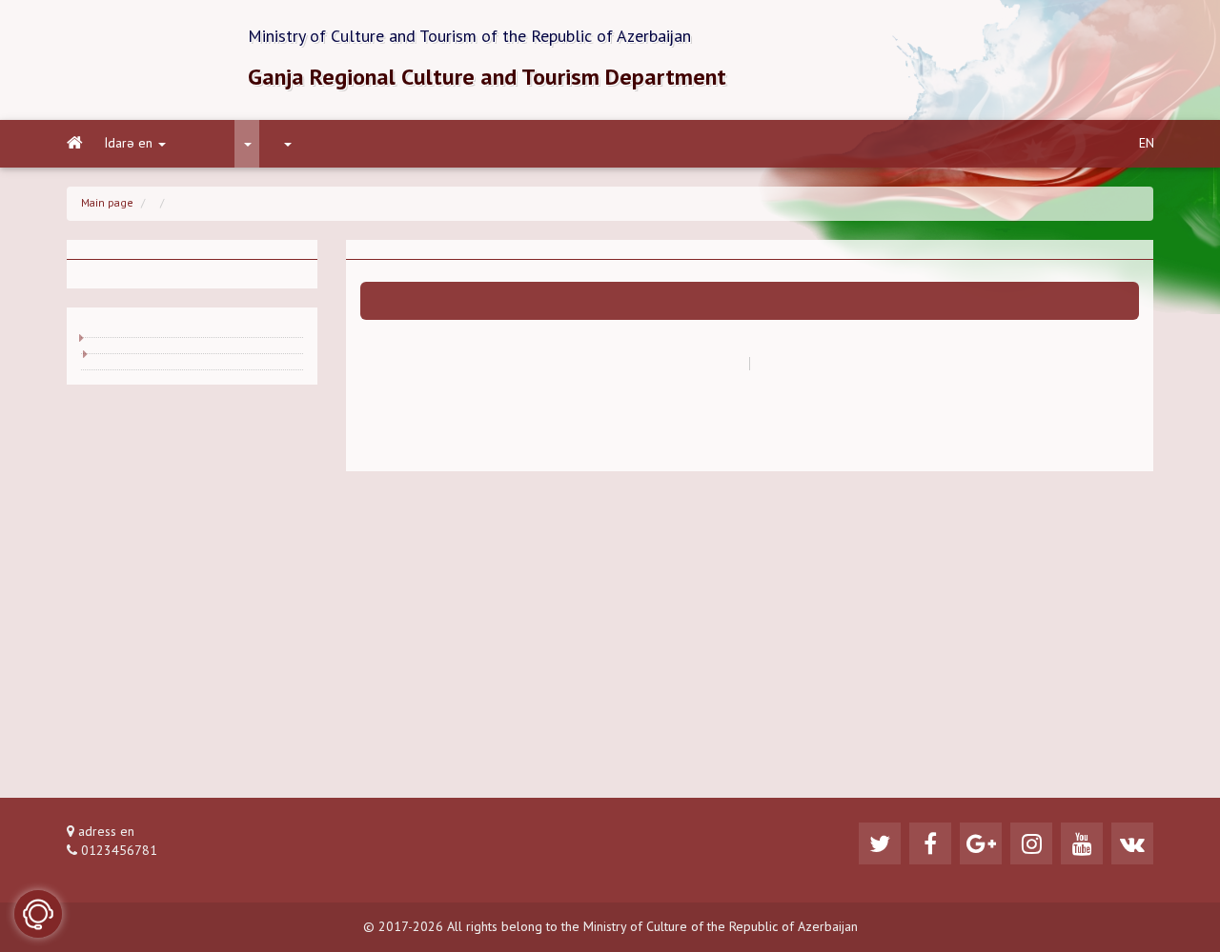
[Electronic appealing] (38, 914)
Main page (107, 203)
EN (1146, 143)
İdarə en (128, 143)
